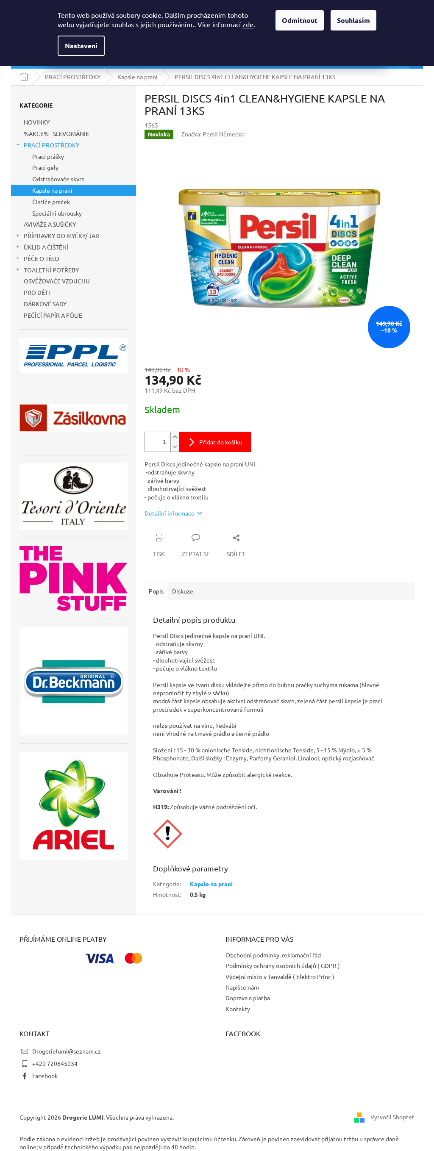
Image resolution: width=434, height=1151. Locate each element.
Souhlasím (353, 20)
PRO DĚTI (37, 292)
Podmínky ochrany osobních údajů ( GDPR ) (282, 965)
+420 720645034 (55, 1063)
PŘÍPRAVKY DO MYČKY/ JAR (61, 235)
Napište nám (242, 987)
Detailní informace (170, 513)
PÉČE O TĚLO (41, 258)
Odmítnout (299, 20)
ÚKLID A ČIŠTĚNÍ (46, 247)
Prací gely (45, 167)
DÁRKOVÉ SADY (45, 304)
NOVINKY (37, 122)
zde (247, 24)
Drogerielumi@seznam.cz (66, 1051)
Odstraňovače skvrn (58, 179)
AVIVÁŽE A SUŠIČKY (50, 224)
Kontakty (237, 1008)
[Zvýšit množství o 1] (174, 437)
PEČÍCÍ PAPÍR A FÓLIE (53, 315)
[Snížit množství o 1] (174, 447)
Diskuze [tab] (182, 591)
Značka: (213, 134)
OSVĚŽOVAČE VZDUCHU (57, 281)
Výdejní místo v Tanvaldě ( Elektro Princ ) (279, 976)
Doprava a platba (247, 997)
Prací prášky (48, 156)
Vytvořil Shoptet (392, 1116)
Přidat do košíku (220, 442)
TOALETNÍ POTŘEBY (51, 270)
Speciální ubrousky (57, 213)
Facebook (45, 1075)
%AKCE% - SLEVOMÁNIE (56, 133)
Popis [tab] (156, 591)
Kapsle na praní (52, 190)
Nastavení (81, 45)
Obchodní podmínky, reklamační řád (273, 955)
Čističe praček (51, 201)
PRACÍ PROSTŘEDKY (51, 145)
